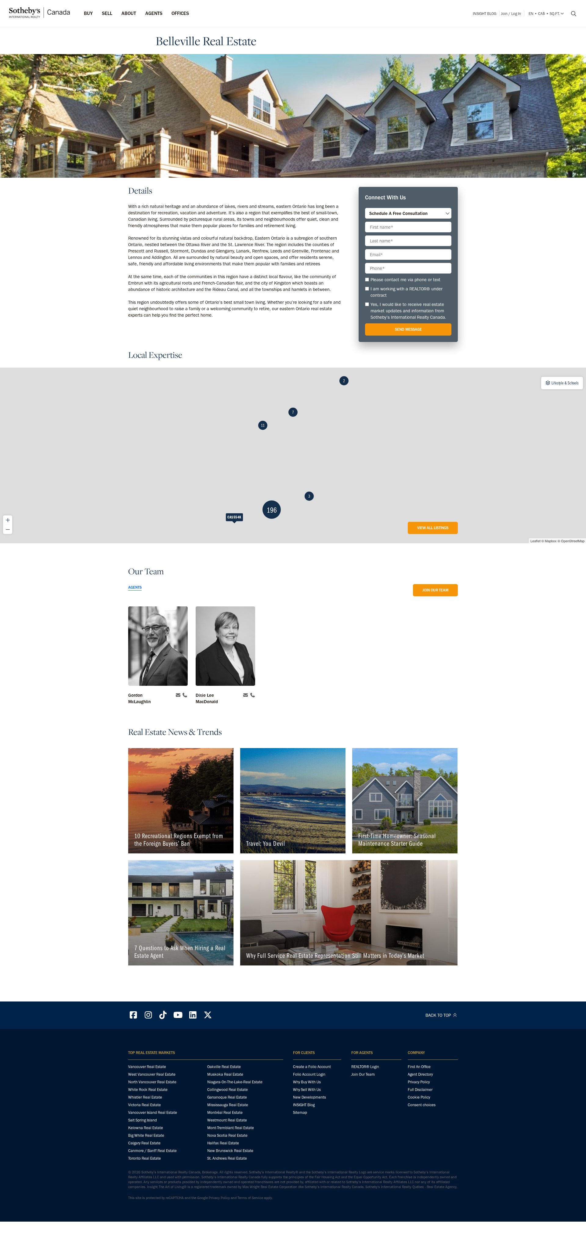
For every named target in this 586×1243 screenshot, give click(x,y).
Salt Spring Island (142, 1120)
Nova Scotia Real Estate (227, 1135)
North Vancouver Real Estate (152, 1082)
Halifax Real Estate (223, 1143)
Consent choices (422, 1105)
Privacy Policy (419, 1082)
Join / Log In (511, 13)
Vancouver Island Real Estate (152, 1112)
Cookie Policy (419, 1097)
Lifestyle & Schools (565, 383)
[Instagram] (148, 1015)
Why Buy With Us (307, 1082)
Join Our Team (435, 590)
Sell (107, 13)
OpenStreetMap (572, 540)
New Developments (309, 1097)
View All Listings (432, 527)
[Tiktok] (163, 1015)
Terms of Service (250, 1198)
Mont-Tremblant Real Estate (230, 1127)
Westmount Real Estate (227, 1120)
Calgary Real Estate (144, 1143)
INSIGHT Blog (484, 13)
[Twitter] (208, 1015)
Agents (153, 13)
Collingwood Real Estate (227, 1089)
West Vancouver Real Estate (151, 1074)
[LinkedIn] (193, 1015)
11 (263, 425)
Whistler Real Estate (145, 1097)
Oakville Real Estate (224, 1066)
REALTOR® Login (365, 1066)
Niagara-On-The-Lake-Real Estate (234, 1082)
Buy (88, 13)
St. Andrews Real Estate (227, 1158)
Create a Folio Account (312, 1066)
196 (272, 509)
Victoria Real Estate (144, 1105)
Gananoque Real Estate (227, 1097)
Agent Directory (420, 1074)
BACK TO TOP (438, 1015)
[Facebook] (133, 1015)
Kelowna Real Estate (145, 1127)
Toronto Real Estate (144, 1158)
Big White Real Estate (146, 1135)
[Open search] (571, 13)
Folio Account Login (309, 1074)
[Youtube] (178, 1015)
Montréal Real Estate (225, 1112)
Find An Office (419, 1066)
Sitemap (300, 1112)
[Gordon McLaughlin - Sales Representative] (158, 647)
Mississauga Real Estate (227, 1105)
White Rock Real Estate (148, 1089)
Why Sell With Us (307, 1089)
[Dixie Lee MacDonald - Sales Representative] (225, 647)
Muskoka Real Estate (225, 1074)
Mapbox (551, 540)
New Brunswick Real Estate (230, 1150)
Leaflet (535, 540)
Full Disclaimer (420, 1089)
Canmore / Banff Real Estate (152, 1150)
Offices (180, 13)
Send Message (408, 329)
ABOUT (128, 13)
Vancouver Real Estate (147, 1066)
